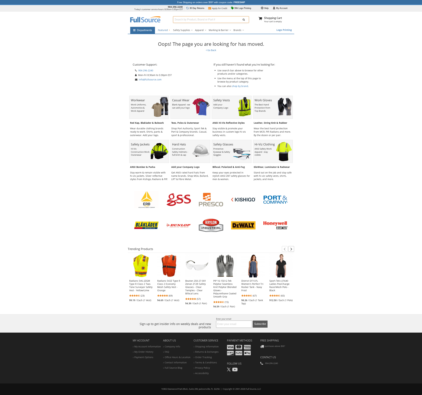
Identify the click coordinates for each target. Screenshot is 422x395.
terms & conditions (206, 362)
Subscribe (260, 324)
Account (281, 8)
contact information (176, 362)
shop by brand (240, 86)
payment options (143, 357)
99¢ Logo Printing (242, 8)
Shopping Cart (273, 18)
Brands (237, 30)
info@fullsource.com (150, 79)
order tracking (203, 357)
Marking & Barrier (218, 30)
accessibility (202, 373)
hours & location (178, 357)
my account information (147, 346)
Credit (219, 8)
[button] (285, 249)
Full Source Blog (173, 367)
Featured (163, 30)
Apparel (199, 30)
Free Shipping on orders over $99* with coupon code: (211, 2)
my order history (143, 351)
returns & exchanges (207, 351)
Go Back (211, 50)
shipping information (207, 346)
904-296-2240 (175, 6)
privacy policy (202, 367)
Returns (197, 8)
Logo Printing (284, 29)
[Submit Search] (244, 19)
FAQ (167, 351)
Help (266, 8)
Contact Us (268, 357)
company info (172, 346)
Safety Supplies (181, 30)
